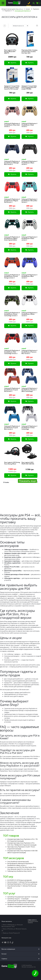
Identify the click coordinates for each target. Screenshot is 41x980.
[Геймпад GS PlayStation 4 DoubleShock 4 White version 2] (29, 300)
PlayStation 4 (8, 11)
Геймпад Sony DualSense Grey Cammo (19, 871)
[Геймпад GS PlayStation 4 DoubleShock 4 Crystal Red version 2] (12, 376)
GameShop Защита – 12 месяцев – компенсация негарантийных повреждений (21, 900)
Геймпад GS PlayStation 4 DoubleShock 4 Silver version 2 (29, 238)
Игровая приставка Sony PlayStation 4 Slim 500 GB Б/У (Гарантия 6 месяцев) (22, 852)
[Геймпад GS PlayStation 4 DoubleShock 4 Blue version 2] (29, 262)
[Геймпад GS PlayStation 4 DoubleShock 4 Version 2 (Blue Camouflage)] (29, 376)
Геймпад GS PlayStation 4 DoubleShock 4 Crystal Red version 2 (12, 390)
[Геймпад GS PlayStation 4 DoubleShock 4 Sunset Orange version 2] (12, 262)
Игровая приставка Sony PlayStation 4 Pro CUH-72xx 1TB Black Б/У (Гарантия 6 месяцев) (21, 844)
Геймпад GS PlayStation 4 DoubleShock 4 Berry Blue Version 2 (29, 200)
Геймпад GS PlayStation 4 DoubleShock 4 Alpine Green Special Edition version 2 (12, 239)
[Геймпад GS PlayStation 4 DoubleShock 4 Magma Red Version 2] (12, 187)
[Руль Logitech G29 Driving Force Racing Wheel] (12, 452)
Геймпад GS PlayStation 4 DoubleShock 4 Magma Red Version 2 (12, 200)
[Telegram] (2, 942)
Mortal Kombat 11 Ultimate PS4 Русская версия (22, 882)
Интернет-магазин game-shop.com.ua (12, 9)
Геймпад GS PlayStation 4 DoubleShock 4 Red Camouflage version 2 (12, 352)
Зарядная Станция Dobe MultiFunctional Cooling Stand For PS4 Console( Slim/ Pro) (11, 88)
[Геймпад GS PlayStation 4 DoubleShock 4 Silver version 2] (29, 225)
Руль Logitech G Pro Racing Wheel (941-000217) (10, 51)
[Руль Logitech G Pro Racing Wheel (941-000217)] (12, 39)
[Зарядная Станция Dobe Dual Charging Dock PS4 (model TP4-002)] (29, 75)
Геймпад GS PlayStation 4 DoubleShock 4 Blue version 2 (29, 276)
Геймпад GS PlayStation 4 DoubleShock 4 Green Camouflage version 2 (12, 314)
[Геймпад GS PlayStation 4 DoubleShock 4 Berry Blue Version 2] (29, 187)
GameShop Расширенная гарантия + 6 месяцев (22, 897)
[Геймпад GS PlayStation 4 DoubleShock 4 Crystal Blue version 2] (12, 414)
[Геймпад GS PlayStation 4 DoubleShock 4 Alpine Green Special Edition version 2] (12, 225)
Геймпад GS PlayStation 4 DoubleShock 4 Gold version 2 (29, 125)
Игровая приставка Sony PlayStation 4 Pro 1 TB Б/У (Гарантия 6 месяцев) (22, 840)
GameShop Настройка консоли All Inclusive (21, 902)
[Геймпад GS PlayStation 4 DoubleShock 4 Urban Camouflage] (29, 414)
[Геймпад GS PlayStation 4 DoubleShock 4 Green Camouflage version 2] (12, 300)
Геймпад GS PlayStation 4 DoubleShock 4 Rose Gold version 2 (12, 125)
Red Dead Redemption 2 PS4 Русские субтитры (22, 884)
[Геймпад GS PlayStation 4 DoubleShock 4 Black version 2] (29, 149)
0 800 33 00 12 (32, 920)
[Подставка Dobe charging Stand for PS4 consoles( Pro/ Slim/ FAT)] (29, 39)
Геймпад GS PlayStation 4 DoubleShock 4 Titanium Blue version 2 (29, 352)
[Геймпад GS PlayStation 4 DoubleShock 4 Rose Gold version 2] (12, 111)
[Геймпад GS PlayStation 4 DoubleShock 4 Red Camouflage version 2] (12, 338)
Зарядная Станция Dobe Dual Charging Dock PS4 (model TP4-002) (29, 87)
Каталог (28, 9)
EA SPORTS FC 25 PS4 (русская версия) (19, 880)
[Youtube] (5, 942)
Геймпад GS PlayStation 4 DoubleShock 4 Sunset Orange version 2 (12, 276)
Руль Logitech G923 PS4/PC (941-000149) (28, 463)
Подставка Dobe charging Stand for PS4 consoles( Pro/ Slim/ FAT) (29, 51)
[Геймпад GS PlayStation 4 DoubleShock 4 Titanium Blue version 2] (29, 338)
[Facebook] (10, 942)
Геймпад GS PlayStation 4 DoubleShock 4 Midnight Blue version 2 (12, 163)
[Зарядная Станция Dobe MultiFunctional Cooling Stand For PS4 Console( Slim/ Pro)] (12, 75)
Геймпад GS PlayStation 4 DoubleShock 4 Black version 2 (29, 163)
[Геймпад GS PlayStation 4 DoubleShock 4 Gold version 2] (29, 111)
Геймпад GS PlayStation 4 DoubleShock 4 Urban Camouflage (29, 427)
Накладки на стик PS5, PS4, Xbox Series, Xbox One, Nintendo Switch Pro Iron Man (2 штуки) (21, 868)
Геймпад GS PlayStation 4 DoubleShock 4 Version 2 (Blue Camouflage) (29, 390)
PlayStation (36, 9)
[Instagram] (8, 942)
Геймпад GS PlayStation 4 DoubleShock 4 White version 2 (29, 314)
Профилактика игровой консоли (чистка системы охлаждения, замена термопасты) (21, 905)
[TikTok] (12, 942)
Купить (13, 62)
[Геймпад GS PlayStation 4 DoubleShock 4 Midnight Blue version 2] (12, 149)
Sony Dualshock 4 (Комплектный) (18, 861)
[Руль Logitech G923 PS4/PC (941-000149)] (29, 452)
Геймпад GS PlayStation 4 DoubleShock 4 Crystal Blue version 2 (12, 427)
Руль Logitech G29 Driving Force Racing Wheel (12, 463)
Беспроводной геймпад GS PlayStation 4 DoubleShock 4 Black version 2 (20, 864)
